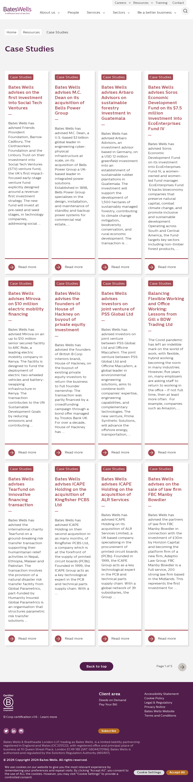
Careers (120, 3)
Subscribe (108, 731)
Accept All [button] (177, 772)
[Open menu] (130, 3)
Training (161, 3)
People (73, 12)
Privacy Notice (154, 707)
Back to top (96, 666)
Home (11, 32)
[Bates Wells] (20, 10)
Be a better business (155, 12)
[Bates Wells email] (21, 731)
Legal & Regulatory (158, 702)
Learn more (48, 717)
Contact (178, 3)
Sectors (119, 12)
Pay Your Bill (108, 704)
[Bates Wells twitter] (6, 731)
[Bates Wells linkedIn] (14, 731)
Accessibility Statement (161, 694)
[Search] (185, 11)
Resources (141, 3)
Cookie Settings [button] (149, 772)
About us (47, 12)
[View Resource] (26, 172)
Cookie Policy (154, 698)
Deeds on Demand (112, 700)
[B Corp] (8, 703)
